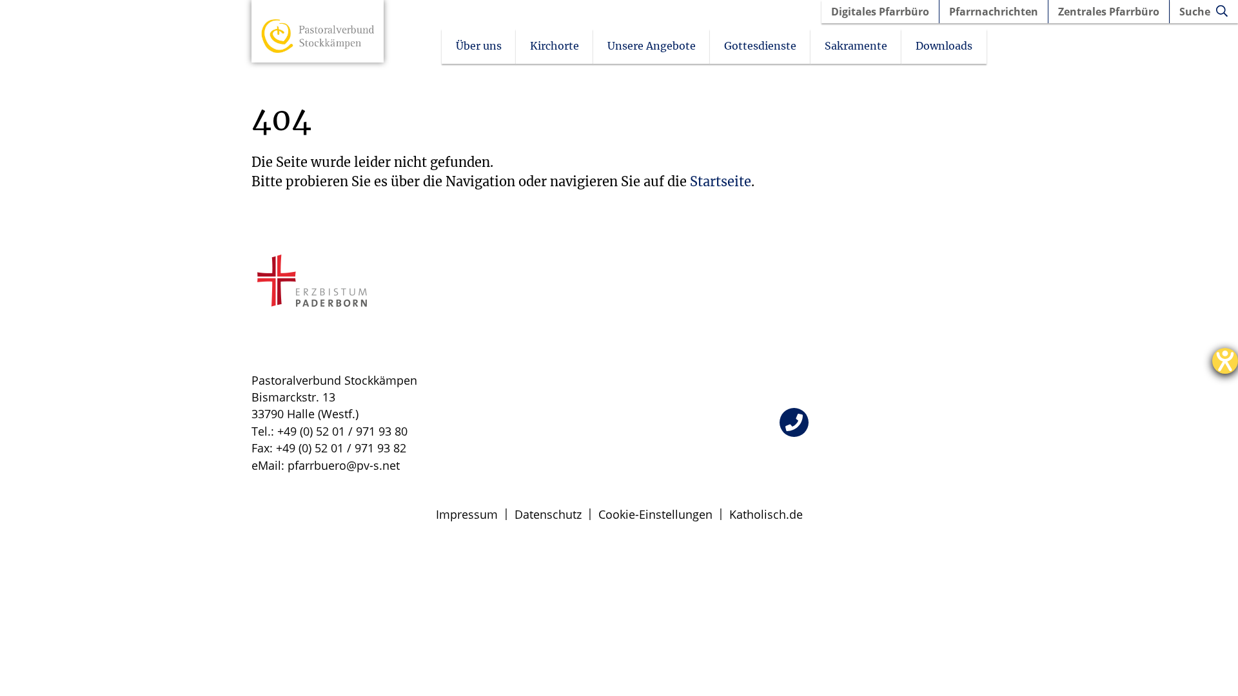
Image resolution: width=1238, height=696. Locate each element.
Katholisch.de (766, 514)
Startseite (720, 181)
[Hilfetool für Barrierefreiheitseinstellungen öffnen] (1225, 361)
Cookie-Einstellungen (655, 514)
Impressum (467, 514)
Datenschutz (548, 514)
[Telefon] (794, 422)
